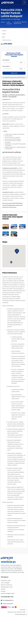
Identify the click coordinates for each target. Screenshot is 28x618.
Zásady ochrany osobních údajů (16, 612)
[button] (16, 251)
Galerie (4, 34)
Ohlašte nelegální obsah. (8, 593)
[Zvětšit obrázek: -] (5, 225)
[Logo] (8, 2)
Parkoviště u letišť (6, 580)
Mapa (3, 37)
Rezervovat (14, 73)
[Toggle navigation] (24, 2)
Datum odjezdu (5, 66)
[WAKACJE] (8, 561)
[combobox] (22, 62)
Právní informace (6, 40)
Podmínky (22, 609)
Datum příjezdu (5, 60)
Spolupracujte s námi (7, 587)
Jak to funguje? (5, 582)
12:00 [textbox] (21, 62)
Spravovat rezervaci (6, 585)
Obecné (4, 30)
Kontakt (3, 589)
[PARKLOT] (7, 558)
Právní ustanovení (8, 603)
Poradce (3, 591)
